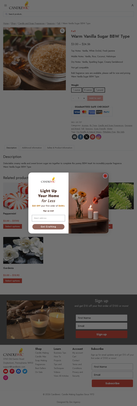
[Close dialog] (105, 176)
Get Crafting (48, 227)
